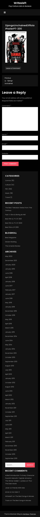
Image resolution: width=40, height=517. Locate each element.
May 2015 (8, 319)
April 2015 (8, 324)
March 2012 (9, 399)
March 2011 (9, 437)
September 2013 (11, 361)
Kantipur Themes (29, 514)
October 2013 (10, 357)
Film (6, 189)
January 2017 (10, 294)
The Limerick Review (12, 246)
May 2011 (8, 429)
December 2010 (11, 446)
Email (4, 144)
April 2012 (8, 395)
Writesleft (20, 3)
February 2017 (10, 290)
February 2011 (10, 441)
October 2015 (10, 315)
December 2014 (11, 336)
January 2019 (10, 269)
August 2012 (9, 387)
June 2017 (8, 286)
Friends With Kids (18, 488)
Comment (6, 106)
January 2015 (10, 332)
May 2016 (8, 303)
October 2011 (10, 412)
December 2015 (11, 311)
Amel (7, 492)
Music (7, 193)
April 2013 (8, 374)
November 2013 (11, 353)
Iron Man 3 (16, 492)
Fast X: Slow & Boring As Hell (15, 215)
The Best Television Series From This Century (18, 209)
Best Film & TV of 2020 (13, 223)
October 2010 (10, 454)
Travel (7, 197)
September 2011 (11, 416)
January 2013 (10, 378)
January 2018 (10, 281)
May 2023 (8, 256)
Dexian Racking (10, 242)
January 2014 (10, 349)
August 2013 (9, 366)
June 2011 (8, 425)
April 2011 (8, 433)
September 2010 (11, 458)
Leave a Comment (13, 68)
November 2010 (11, 450)
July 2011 (8, 420)
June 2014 (9, 340)
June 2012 (8, 391)
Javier (7, 488)
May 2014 (8, 345)
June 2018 (8, 273)
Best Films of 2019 (12, 227)
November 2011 (10, 408)
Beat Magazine (10, 238)
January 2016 (10, 307)
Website (5, 154)
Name (5, 134)
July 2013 (8, 370)
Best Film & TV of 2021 (13, 219)
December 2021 (11, 260)
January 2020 (10, 265)
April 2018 (8, 277)
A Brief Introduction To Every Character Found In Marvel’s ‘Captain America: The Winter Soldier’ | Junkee (19, 478)
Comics (8, 180)
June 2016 (8, 298)
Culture (8, 185)
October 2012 (10, 383)
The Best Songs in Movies (24, 496)
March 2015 (9, 328)
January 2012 (10, 404)
